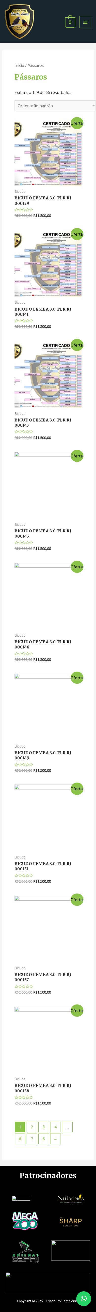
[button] (83, 1298)
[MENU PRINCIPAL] (85, 22)
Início (19, 65)
